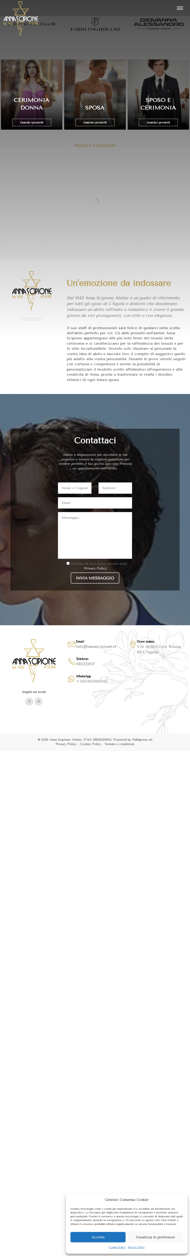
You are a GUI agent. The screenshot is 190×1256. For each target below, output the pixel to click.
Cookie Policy (117, 1247)
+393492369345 (91, 681)
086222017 (85, 664)
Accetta (98, 1237)
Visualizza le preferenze (155, 1237)
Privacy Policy (136, 1247)
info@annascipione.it (96, 646)
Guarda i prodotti (31, 122)
